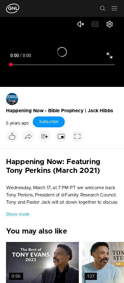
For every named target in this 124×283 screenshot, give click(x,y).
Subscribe (48, 122)
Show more (17, 214)
